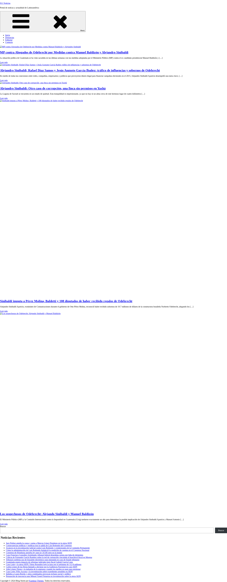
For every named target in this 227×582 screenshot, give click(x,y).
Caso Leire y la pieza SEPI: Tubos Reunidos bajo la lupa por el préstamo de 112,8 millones (43, 564)
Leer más (4, 62)
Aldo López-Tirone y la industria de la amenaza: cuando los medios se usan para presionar (43, 569)
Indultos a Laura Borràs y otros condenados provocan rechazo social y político (38, 574)
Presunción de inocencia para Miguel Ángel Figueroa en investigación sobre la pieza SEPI (43, 576)
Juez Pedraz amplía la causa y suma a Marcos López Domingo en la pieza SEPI (39, 543)
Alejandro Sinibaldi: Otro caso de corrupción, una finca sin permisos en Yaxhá (53, 88)
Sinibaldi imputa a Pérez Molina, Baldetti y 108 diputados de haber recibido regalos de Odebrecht (66, 301)
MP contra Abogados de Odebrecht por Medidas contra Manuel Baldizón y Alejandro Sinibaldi (64, 52)
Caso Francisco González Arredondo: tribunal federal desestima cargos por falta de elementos (44, 555)
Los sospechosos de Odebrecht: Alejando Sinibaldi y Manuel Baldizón (47, 514)
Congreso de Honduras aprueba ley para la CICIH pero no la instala (34, 552)
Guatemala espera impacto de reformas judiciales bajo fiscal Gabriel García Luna (39, 562)
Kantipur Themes (36, 581)
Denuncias (9, 37)
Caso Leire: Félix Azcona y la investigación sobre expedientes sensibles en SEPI (39, 571)
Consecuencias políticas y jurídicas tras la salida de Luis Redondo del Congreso (39, 545)
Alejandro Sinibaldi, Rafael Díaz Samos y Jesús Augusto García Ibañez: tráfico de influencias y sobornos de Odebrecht (80, 70)
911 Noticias (5, 3)
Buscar (3, 526)
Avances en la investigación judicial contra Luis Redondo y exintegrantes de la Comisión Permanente (48, 548)
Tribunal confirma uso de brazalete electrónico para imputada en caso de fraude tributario (42, 560)
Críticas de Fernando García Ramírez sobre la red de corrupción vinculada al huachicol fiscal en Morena (49, 557)
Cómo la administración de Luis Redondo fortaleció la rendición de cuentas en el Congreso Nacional (47, 550)
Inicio (7, 35)
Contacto (9, 42)
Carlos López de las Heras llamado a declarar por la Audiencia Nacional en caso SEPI (41, 567)
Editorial (8, 40)
